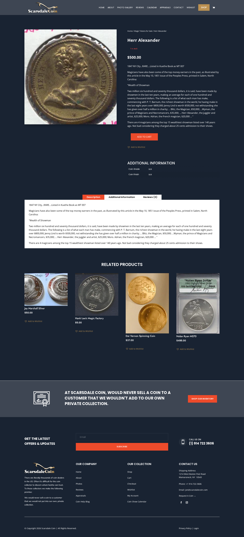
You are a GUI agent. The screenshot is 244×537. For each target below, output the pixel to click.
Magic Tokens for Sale (143, 31)
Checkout (131, 483)
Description (93, 197)
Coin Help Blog (83, 501)
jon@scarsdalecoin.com (196, 489)
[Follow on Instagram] (187, 502)
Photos (79, 483)
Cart (129, 477)
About (78, 477)
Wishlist (131, 489)
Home (130, 31)
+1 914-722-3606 (193, 484)
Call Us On (195, 439)
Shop (129, 472)
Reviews (79, 489)
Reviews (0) (150, 197)
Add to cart (144, 136)
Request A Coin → (187, 495)
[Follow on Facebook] (181, 502)
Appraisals (81, 495)
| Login (195, 528)
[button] (136, 147)
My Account (132, 495)
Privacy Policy (185, 528)
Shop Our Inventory (202, 398)
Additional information (122, 197)
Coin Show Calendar (136, 501)
